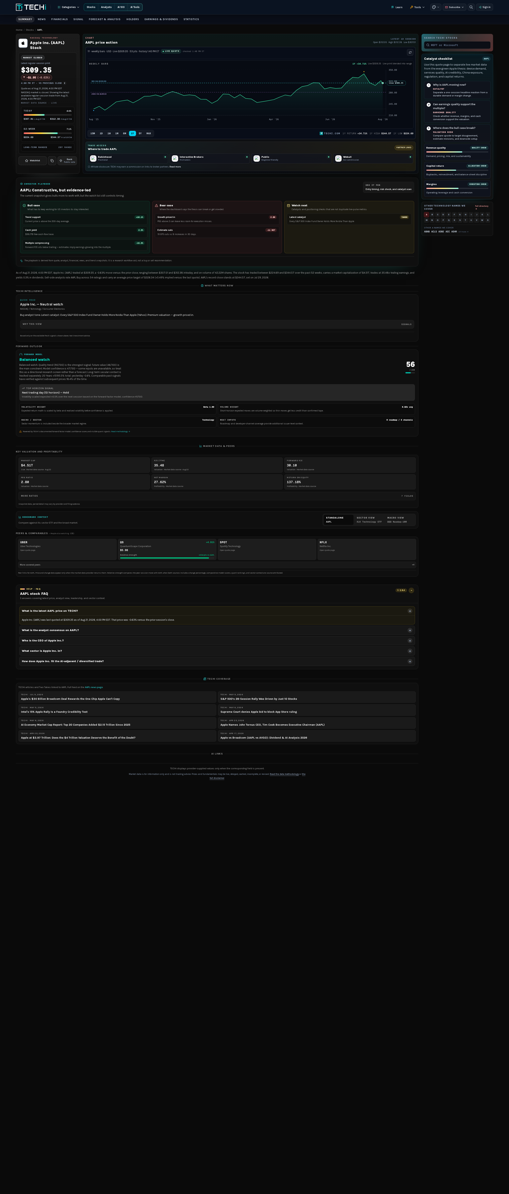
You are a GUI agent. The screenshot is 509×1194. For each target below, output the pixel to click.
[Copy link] (52, 160)
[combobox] (459, 45)
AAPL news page (94, 687)
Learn (398, 7)
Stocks (91, 7)
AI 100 (121, 7)
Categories (69, 7)
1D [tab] (101, 133)
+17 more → (463, 232)
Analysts (106, 7)
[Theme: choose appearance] (435, 7)
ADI (448, 231)
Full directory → (481, 207)
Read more (175, 166)
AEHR (454, 231)
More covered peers (217, 564)
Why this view (217, 324)
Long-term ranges (48, 147)
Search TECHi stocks (441, 38)
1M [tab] (116, 133)
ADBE (441, 231)
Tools (417, 7)
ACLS (434, 231)
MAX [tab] (149, 133)
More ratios (217, 496)
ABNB (427, 231)
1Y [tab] (132, 133)
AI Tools (135, 7)
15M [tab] (92, 133)
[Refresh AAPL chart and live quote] (410, 52)
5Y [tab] (140, 133)
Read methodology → (120, 431)
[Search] (471, 7)
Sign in (487, 7)
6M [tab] (124, 133)
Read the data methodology (284, 774)
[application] (250, 97)
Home (19, 29)
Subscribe (454, 7)
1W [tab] (109, 133)
